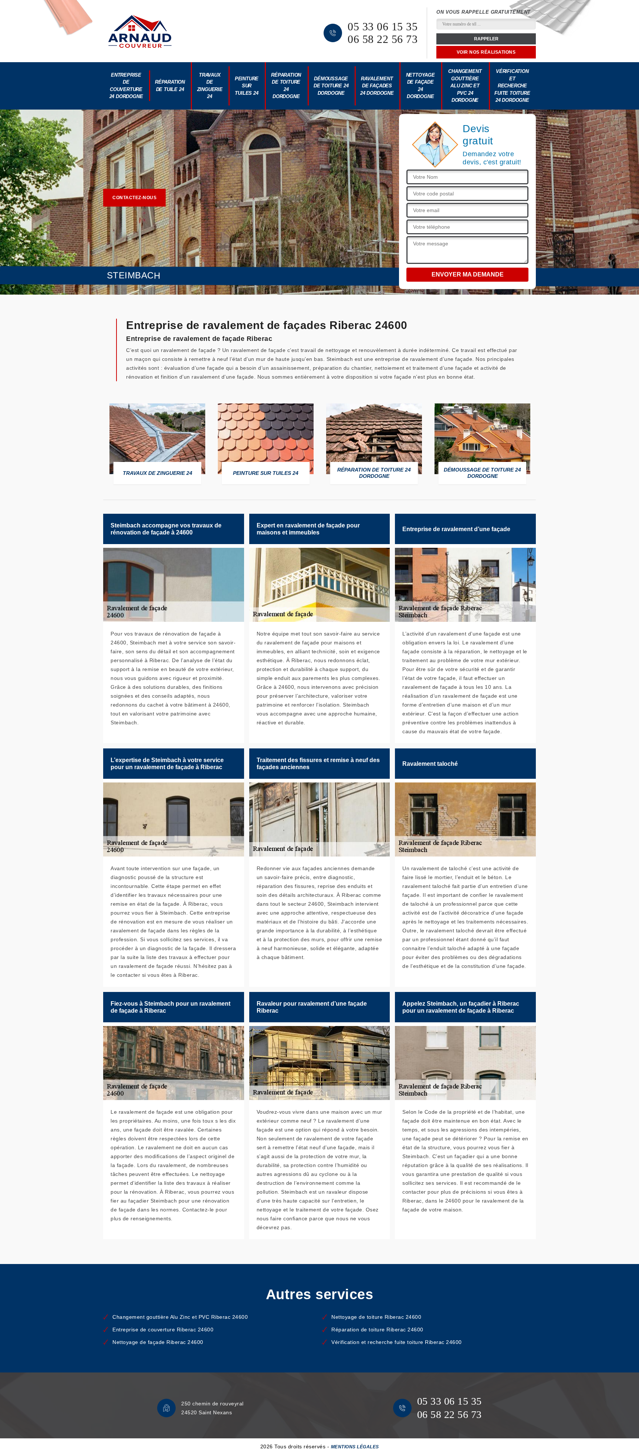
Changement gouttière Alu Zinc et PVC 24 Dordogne (464, 85)
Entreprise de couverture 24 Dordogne (126, 86)
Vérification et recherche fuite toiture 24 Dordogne (512, 85)
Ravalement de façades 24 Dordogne (377, 86)
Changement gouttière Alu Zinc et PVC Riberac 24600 (180, 1317)
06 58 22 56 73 (382, 39)
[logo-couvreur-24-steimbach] (139, 31)
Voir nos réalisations (486, 52)
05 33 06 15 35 (382, 26)
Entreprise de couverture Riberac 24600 (162, 1329)
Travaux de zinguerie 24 (210, 86)
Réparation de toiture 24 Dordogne (286, 86)
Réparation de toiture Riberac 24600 (377, 1329)
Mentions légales (355, 1446)
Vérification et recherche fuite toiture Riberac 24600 (396, 1342)
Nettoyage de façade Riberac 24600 (157, 1342)
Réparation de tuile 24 (170, 85)
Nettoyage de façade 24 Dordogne (420, 86)
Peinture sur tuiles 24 (246, 86)
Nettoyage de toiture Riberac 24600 (376, 1317)
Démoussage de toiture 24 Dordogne (331, 86)
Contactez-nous (134, 197)
